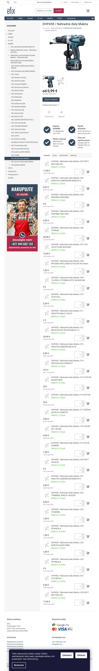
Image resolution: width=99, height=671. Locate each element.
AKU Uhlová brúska (18, 129)
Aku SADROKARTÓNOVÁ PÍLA (22, 120)
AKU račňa (15, 136)
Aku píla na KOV (17, 116)
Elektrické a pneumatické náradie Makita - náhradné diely (23, 56)
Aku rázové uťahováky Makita (22, 162)
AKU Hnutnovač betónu (20, 87)
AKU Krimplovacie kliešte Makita (23, 71)
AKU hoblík (15, 155)
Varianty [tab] (47, 155)
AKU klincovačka (17, 90)
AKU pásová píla (17, 113)
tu (37, 659)
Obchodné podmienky (15, 644)
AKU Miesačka (16, 97)
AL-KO (10, 40)
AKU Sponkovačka (18, 81)
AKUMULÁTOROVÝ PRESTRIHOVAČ (24, 142)
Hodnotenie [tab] (63, 155)
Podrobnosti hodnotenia (72, 28)
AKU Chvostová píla (18, 123)
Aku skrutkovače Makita (20, 158)
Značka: (51, 30)
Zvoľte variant (51, 99)
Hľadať (59, 11)
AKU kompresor (17, 94)
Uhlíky (10, 34)
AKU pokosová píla (18, 103)
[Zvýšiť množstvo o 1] (83, 170)
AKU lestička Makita (18, 107)
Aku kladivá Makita (18, 165)
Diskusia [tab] (73, 155)
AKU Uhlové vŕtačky (18, 139)
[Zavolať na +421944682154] (10, 2)
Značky (11, 178)
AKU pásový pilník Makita (20, 152)
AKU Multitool (16, 100)
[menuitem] (10, 18)
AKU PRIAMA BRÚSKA (19, 126)
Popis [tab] (55, 155)
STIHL (10, 168)
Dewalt (10, 37)
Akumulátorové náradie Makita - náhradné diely (22, 62)
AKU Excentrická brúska (20, 149)
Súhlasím (81, 655)
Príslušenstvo (13, 175)
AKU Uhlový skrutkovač (19, 133)
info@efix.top (57, 644)
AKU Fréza (15, 74)
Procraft (11, 31)
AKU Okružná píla (17, 110)
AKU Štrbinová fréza (18, 78)
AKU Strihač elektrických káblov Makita (23, 67)
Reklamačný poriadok (15, 646)
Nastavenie (19, 665)
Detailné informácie (49, 105)
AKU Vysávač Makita (19, 84)
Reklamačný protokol (15, 642)
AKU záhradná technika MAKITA (23, 47)
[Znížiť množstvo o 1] (83, 173)
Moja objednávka (44, 2)
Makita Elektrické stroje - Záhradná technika (23, 51)
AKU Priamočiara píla (19, 145)
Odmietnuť (67, 655)
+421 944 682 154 (59, 642)
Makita (10, 44)
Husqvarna (12, 171)
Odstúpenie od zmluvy (15, 649)
